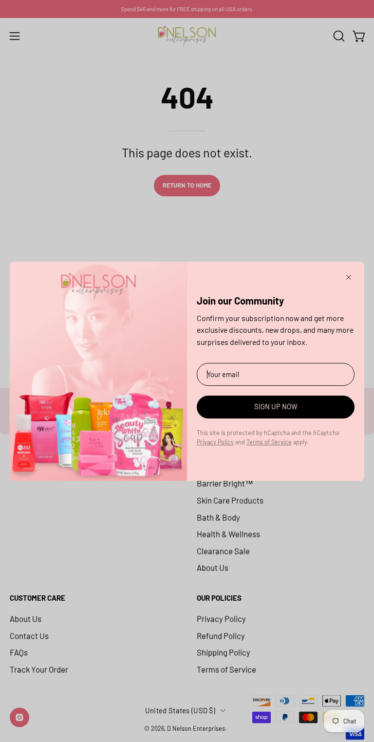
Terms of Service (269, 442)
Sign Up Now (276, 406)
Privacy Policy (215, 442)
